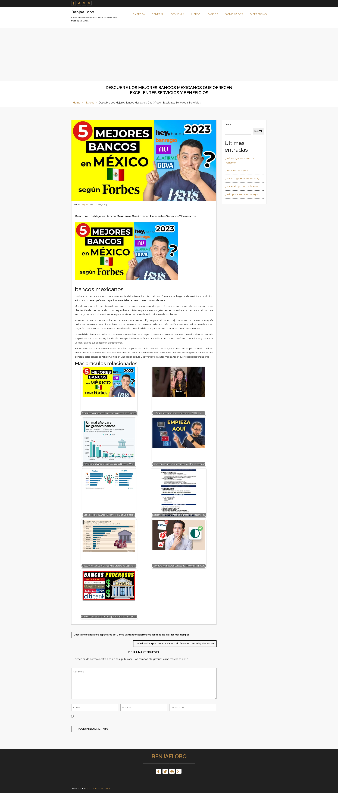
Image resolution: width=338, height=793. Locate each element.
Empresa (139, 14)
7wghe (85, 204)
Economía (177, 14)
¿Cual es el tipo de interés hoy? (241, 186)
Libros (196, 14)
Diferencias (258, 14)
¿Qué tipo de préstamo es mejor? (242, 194)
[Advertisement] (169, 54)
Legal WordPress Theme (98, 788)
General (158, 14)
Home (76, 102)
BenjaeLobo (169, 756)
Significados (234, 14)
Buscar (228, 124)
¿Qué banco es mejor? (236, 170)
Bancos (213, 14)
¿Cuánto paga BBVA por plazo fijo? (243, 178)
